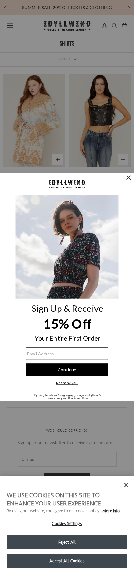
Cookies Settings (67, 523)
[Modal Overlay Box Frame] (67, 287)
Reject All (67, 542)
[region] (67, 524)
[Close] (126, 485)
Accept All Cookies (66, 560)
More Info (111, 510)
